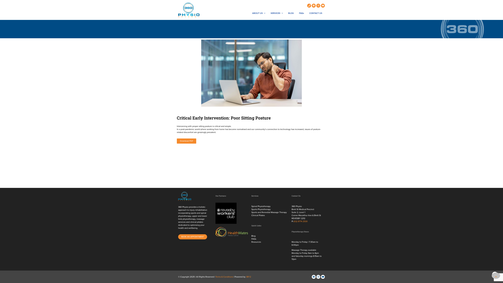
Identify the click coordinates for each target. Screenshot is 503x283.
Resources (256, 241)
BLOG (291, 13)
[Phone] (309, 6)
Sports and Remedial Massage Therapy (269, 212)
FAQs (301, 13)
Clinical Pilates (258, 215)
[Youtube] (323, 6)
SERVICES (275, 13)
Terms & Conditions (224, 276)
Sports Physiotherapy (261, 209)
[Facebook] (314, 6)
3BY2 (248, 276)
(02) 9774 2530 (301, 221)
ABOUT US (257, 13)
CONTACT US (315, 13)
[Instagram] (318, 6)
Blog (253, 235)
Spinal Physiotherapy (260, 206)
